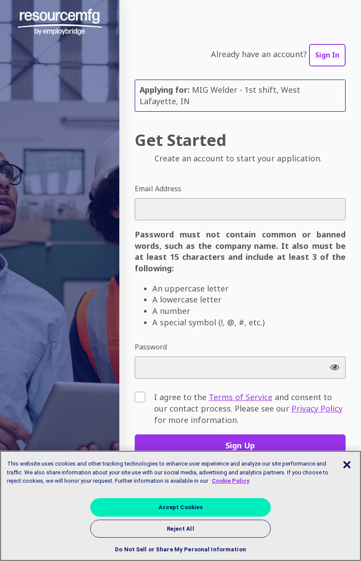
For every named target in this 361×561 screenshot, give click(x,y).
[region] (180, 506)
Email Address (158, 188)
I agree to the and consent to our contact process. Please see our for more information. (248, 408)
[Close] (347, 464)
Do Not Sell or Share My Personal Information (180, 549)
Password (151, 347)
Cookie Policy (231, 480)
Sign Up (240, 445)
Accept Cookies (180, 507)
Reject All (180, 528)
